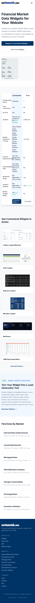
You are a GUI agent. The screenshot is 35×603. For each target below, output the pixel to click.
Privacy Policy (12, 597)
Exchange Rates (6, 565)
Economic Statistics (7, 570)
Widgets (4, 538)
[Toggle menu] (32, 3)
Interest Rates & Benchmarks (10, 554)
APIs (2, 544)
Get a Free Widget (17, 49)
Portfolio (4, 581)
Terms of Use (22, 597)
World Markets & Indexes (9, 567)
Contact (3, 586)
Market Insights (6, 546)
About (3, 578)
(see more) (29, 185)
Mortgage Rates (6, 559)
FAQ (2, 583)
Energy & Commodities (8, 562)
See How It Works (8, 409)
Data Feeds (4, 541)
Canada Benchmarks (7, 557)
